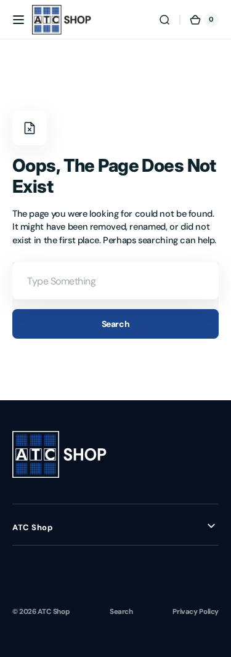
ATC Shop (54, 611)
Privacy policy (195, 611)
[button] (18, 19)
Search (115, 323)
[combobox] (115, 280)
